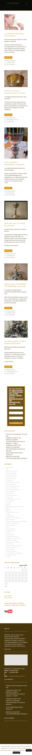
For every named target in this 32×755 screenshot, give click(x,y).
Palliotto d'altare (11, 529)
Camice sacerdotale (11, 475)
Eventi (7, 508)
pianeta (8, 532)
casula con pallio (10, 478)
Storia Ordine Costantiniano (14, 553)
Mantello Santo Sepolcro (13, 518)
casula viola (9, 497)
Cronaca (8, 503)
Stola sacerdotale (11, 551)
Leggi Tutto (16, 752)
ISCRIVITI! (16, 423)
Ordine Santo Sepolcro (12, 523)
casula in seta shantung (13, 482)
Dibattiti (8, 505)
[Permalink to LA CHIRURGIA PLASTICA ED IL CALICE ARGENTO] (16, 22)
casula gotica (9, 480)
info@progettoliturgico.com (17, 676)
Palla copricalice (10, 525)
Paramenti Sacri (10, 531)
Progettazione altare (12, 536)
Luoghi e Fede (10, 516)
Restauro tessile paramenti (14, 546)
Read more (8, 57)
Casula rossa (9, 493)
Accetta (28, 750)
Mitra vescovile (10, 519)
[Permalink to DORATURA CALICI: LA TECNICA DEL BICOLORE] (16, 210)
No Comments (11, 64)
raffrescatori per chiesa (12, 542)
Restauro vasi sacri (11, 547)
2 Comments (10, 121)
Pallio (7, 527)
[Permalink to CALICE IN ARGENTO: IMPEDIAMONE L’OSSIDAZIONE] (16, 143)
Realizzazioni (9, 544)
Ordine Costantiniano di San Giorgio (16, 521)
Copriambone (10, 501)
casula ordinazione (11, 488)
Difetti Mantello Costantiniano (15, 506)
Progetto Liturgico (11, 540)
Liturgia (8, 514)
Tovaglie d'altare (11, 555)
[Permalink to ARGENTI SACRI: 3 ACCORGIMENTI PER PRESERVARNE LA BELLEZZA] (16, 271)
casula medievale (11, 484)
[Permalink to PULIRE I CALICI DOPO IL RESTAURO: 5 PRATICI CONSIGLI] (16, 78)
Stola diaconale (10, 549)
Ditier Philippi (8, 597)
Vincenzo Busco (10, 60)
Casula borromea (11, 477)
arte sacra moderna (11, 471)
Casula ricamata (10, 491)
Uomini (8, 557)
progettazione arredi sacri (13, 538)
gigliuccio (8, 510)
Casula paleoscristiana (12, 490)
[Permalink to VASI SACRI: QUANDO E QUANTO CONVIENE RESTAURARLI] (16, 329)
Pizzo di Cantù (10, 534)
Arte (7, 469)
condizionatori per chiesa (13, 499)
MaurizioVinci (8, 596)
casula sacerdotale (11, 495)
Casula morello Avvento (13, 486)
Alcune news (9, 467)
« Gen (5, 586)
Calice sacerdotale (11, 473)
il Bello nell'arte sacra (12, 512)
